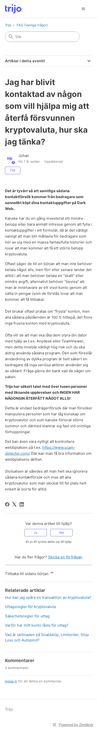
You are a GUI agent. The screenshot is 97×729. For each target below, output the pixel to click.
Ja (35, 532)
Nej (61, 532)
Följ (12, 170)
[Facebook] (7, 504)
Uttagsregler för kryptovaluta (30, 606)
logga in (11, 681)
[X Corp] (14, 504)
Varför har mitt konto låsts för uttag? (36, 625)
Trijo (8, 25)
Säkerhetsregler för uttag (27, 616)
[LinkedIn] (21, 504)
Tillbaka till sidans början (27, 573)
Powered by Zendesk (76, 725)
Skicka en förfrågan (65, 557)
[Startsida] (14, 8)
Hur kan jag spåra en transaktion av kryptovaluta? (48, 597)
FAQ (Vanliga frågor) (32, 25)
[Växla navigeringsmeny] (83, 9)
